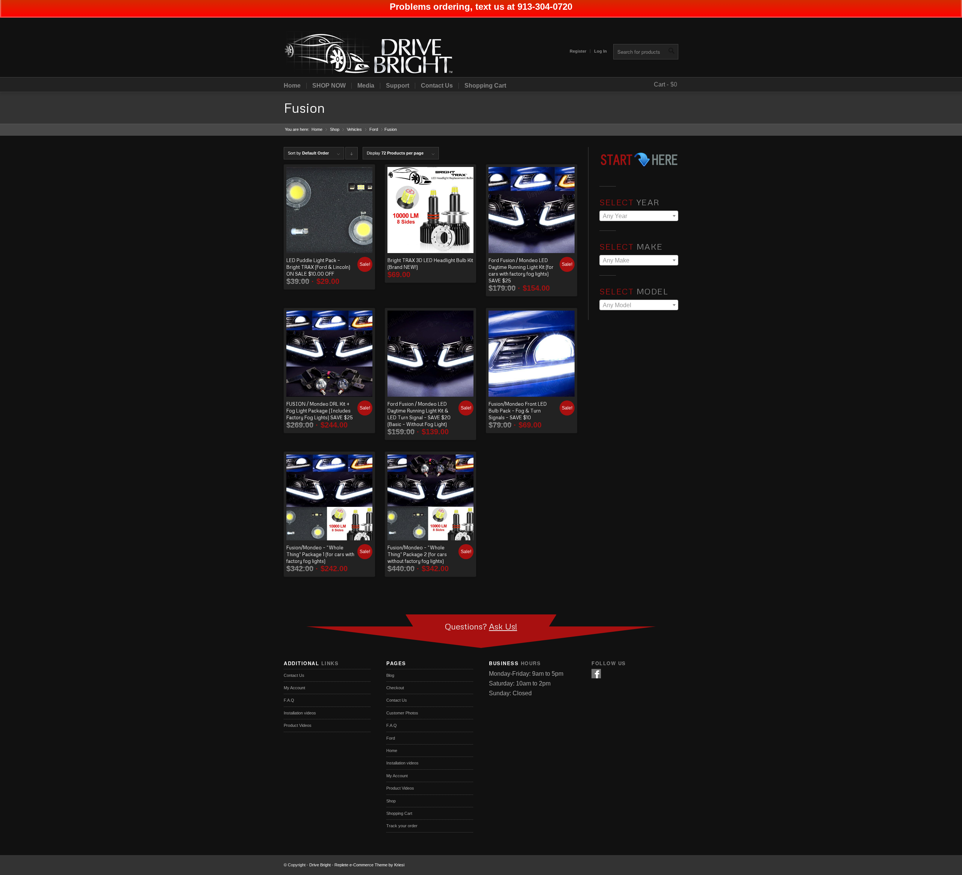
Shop (334, 129)
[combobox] (638, 216)
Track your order (401, 825)
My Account (294, 687)
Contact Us (437, 86)
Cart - (661, 84)
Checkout (395, 687)
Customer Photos (402, 713)
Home (292, 86)
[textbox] (639, 216)
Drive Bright (320, 865)
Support (397, 86)
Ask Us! (503, 626)
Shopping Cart (485, 86)
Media (365, 86)
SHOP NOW (329, 86)
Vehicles (354, 129)
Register (578, 51)
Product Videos (298, 725)
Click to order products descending (352, 155)
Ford (373, 129)
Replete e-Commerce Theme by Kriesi (369, 865)
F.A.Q (289, 700)
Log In (600, 51)
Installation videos (300, 713)
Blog (390, 675)
